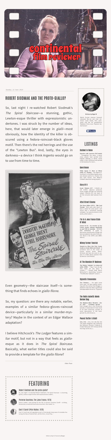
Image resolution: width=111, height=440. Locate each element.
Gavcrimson (84, 167)
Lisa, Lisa (83, 322)
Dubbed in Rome (86, 150)
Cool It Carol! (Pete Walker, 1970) (31, 409)
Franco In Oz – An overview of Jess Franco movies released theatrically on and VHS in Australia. (91, 227)
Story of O (83, 184)
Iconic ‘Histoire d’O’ (86, 188)
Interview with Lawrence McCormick (91, 153)
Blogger (63, 436)
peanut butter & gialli (88, 318)
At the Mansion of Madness (90, 261)
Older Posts (68, 363)
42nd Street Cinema (87, 201)
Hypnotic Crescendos (88, 279)
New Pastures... (85, 282)
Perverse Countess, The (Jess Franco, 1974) (35, 399)
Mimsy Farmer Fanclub (89, 242)
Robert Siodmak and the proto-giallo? (35, 97)
